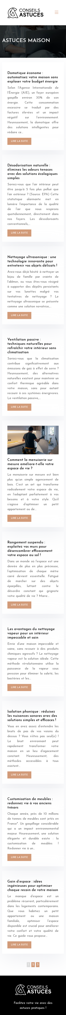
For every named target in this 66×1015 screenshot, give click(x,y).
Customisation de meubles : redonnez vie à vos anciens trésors (30, 803)
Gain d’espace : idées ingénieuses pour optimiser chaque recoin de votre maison (32, 886)
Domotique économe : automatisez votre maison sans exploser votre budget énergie (32, 77)
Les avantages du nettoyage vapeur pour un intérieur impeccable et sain (31, 633)
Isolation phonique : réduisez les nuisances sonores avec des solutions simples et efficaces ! (32, 716)
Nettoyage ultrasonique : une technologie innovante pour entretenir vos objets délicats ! (32, 261)
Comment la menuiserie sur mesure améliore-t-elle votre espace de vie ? (30, 464)
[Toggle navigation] (56, 12)
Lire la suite (19, 141)
